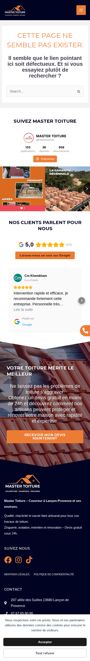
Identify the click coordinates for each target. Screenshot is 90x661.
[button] (8, 300)
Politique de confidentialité (54, 574)
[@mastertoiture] (28, 138)
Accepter (45, 642)
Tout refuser (45, 653)
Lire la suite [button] (23, 309)
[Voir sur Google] (18, 278)
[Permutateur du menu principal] (81, 10)
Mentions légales (17, 574)
